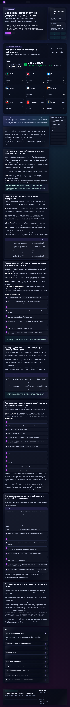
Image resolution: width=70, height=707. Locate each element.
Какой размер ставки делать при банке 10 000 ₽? (17, 675)
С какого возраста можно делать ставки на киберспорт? (18, 643)
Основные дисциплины (56, 124)
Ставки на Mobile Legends (43, 701)
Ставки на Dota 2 (42, 692)
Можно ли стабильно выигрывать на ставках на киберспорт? (19, 679)
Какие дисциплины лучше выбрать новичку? (16, 648)
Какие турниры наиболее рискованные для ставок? (17, 670)
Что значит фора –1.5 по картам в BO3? (14, 657)
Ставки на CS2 (41, 699)
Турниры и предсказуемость (57, 130)
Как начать (8, 32)
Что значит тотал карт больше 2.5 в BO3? (15, 661)
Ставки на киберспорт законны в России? (15, 633)
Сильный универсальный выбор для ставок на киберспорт (40, 65)
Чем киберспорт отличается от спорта (57, 121)
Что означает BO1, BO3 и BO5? (12, 652)
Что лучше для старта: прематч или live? (15, 666)
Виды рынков (54, 127)
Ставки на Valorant (42, 694)
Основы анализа (55, 133)
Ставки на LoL (41, 703)
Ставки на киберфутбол (43, 695)
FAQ (13, 32)
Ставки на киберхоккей (43, 697)
